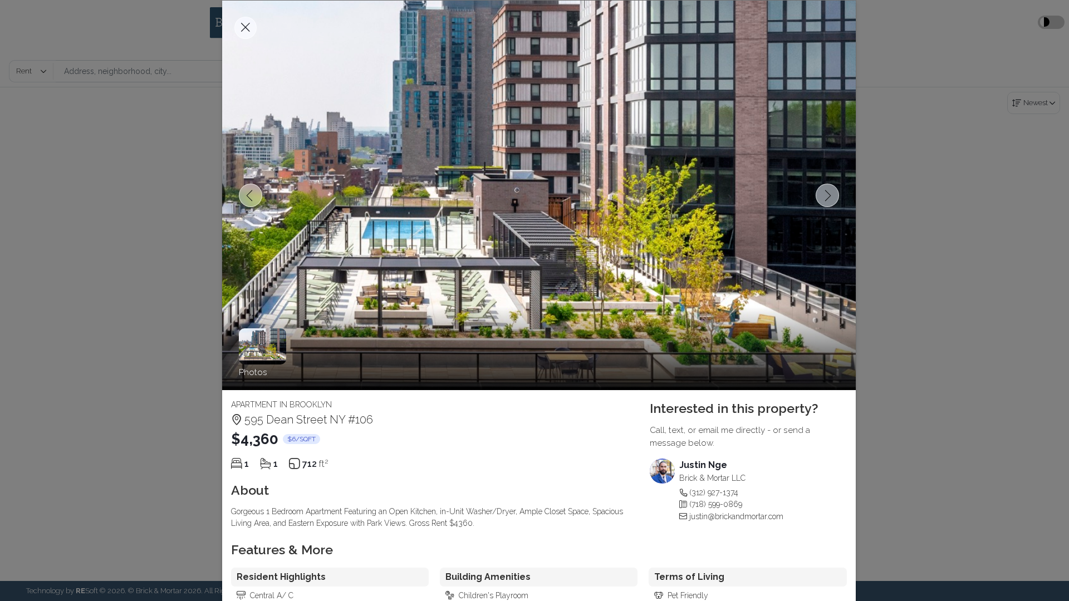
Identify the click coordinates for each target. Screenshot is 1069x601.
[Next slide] (827, 195)
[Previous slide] (250, 195)
